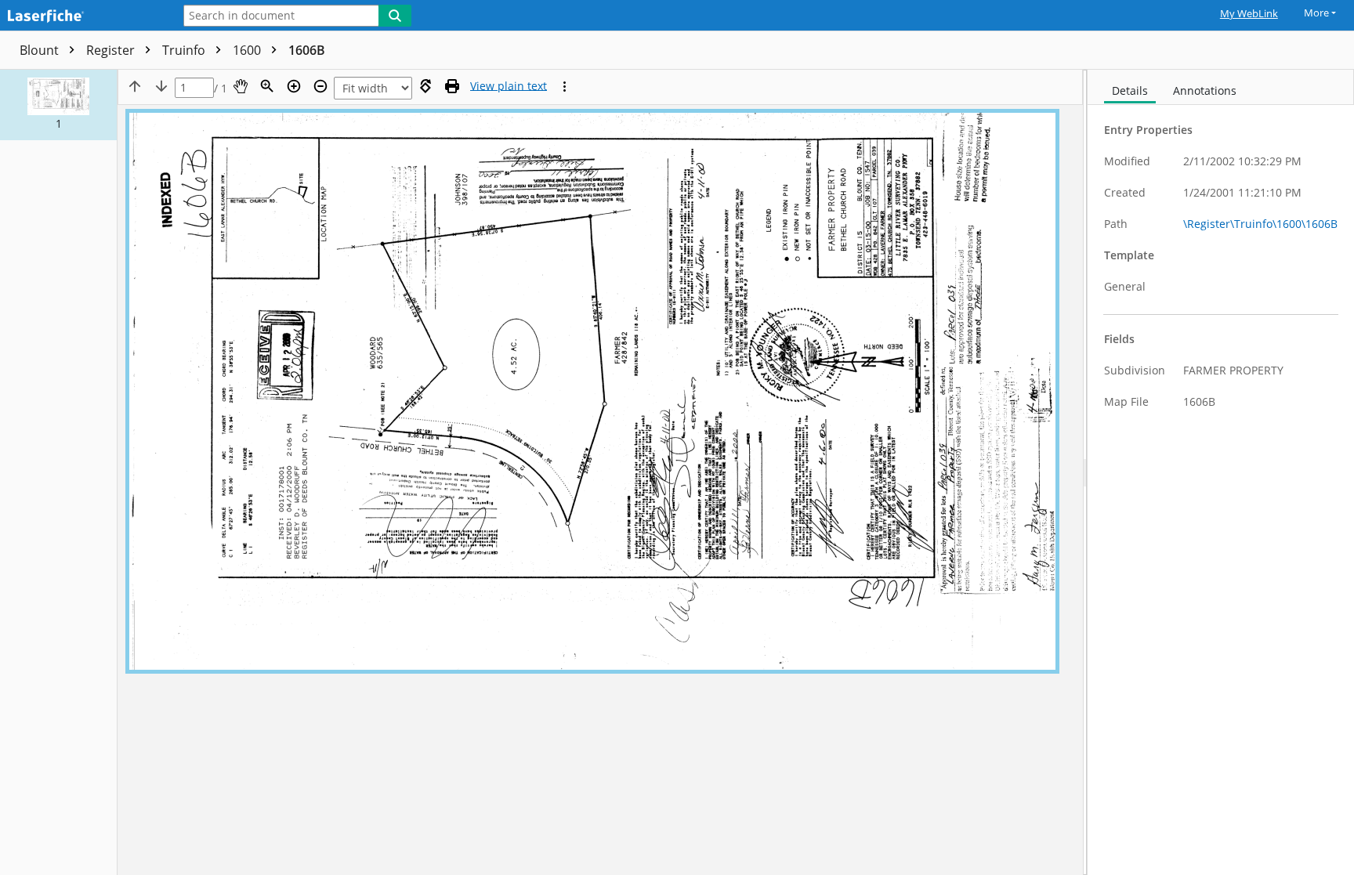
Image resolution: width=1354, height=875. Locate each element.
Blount (41, 50)
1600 (248, 50)
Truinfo (185, 50)
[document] (1221, 472)
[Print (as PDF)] (452, 86)
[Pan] (240, 86)
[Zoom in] (294, 86)
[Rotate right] (425, 86)
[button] (58, 105)
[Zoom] (267, 86)
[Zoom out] (320, 86)
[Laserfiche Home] (82, 16)
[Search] (394, 16)
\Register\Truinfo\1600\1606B (1260, 223)
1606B (306, 50)
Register (112, 50)
